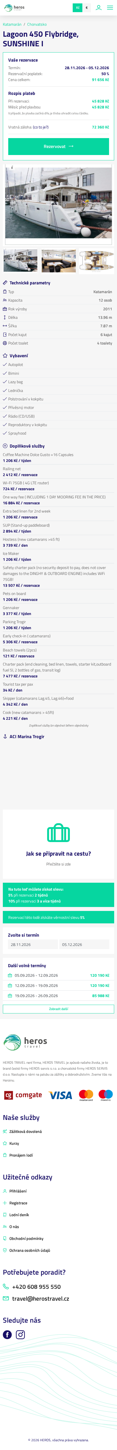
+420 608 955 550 (36, 1286)
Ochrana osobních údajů (29, 1250)
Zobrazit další (58, 1008)
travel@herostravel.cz (40, 1298)
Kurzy (14, 1143)
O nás (14, 1226)
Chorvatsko (37, 24)
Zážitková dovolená (25, 1131)
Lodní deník (19, 1215)
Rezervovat (55, 146)
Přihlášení (17, 1191)
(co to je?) (41, 127)
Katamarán (12, 24)
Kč (78, 7)
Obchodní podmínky (26, 1238)
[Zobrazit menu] (110, 7)
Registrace (18, 1203)
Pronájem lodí (21, 1155)
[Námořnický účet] (99, 7)
